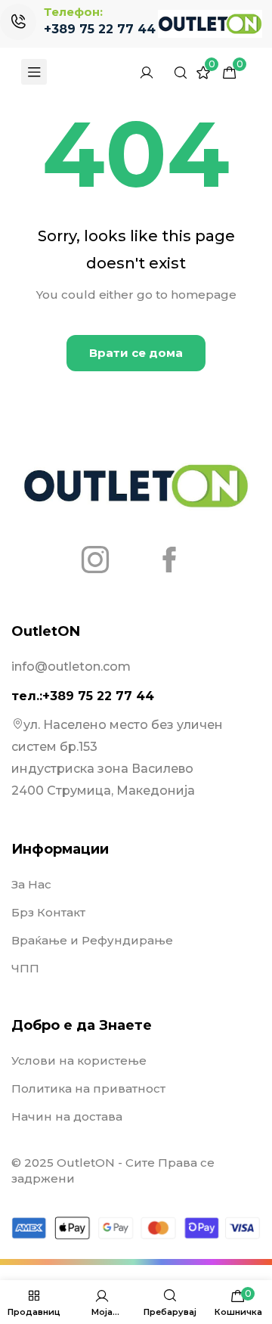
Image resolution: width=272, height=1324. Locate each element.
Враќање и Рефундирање (92, 940)
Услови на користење (79, 1060)
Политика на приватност (88, 1088)
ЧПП (25, 968)
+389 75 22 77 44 (100, 29)
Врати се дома (136, 353)
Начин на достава (66, 1116)
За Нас (31, 884)
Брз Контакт (48, 912)
